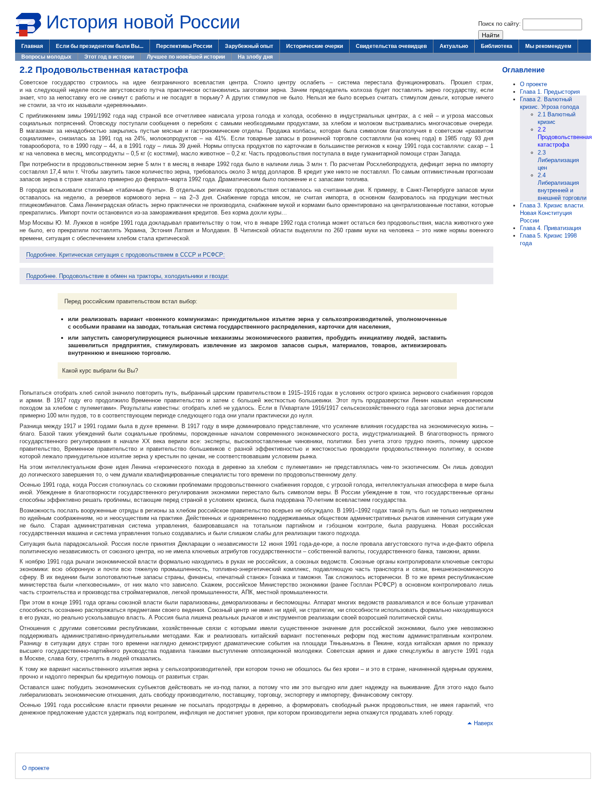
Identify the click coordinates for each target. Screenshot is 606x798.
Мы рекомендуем (548, 46)
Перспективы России (184, 46)
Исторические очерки (314, 46)
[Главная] (28, 35)
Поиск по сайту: (500, 23)
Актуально (454, 46)
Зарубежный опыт (249, 46)
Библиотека (496, 46)
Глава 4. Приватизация (550, 228)
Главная (32, 46)
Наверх (483, 723)
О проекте (533, 84)
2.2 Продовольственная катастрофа (565, 137)
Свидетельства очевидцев (391, 46)
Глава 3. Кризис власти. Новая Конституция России (552, 213)
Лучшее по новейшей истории (186, 57)
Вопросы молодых (46, 57)
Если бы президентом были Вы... (99, 46)
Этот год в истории (109, 57)
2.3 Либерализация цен (558, 160)
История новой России (143, 22)
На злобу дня (255, 57)
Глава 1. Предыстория (550, 91)
